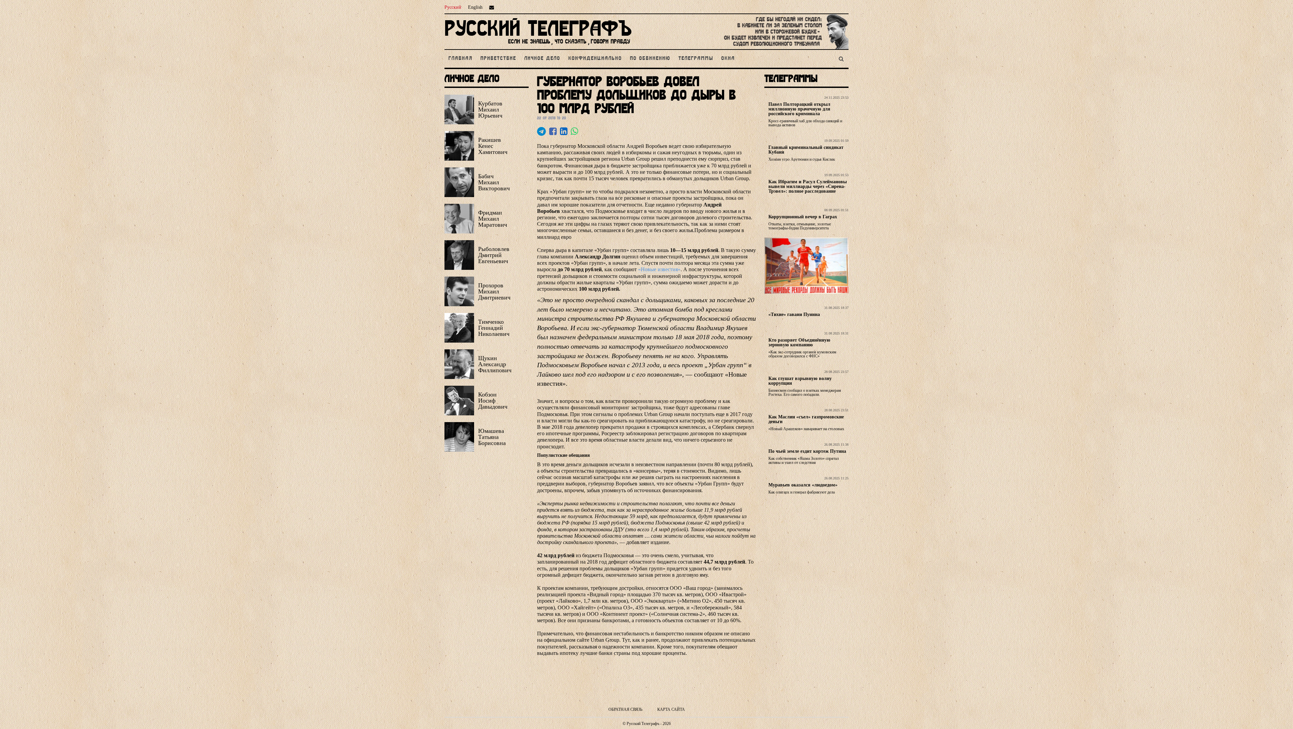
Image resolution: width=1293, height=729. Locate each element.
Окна (728, 58)
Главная (460, 58)
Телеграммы (695, 58)
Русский (452, 7)
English (475, 7)
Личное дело (542, 58)
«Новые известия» (659, 269)
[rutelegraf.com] (538, 46)
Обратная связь (625, 709)
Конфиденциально (595, 58)
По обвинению (650, 58)
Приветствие (498, 58)
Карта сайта (671, 709)
